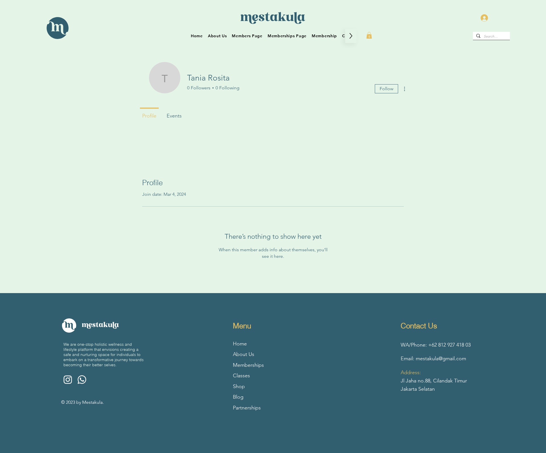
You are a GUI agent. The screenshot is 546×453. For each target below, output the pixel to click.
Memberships (248, 365)
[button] (247, 36)
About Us (243, 354)
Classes (241, 375)
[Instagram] (67, 379)
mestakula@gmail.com (441, 358)
